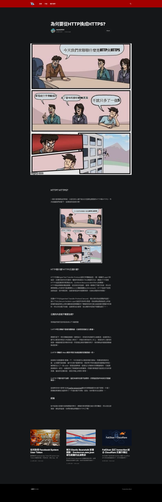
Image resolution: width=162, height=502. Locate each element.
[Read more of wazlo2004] (53, 30)
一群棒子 (32, 489)
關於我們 (52, 4)
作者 (46, 4)
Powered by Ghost (127, 489)
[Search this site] (130, 3)
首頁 (40, 4)
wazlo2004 (60, 30)
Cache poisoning (75, 388)
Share (108, 30)
